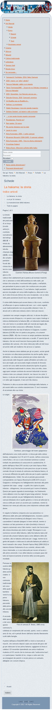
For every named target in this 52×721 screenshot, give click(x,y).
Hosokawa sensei (14, 44)
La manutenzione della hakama (18, 203)
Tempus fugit (10, 65)
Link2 (26, 702)
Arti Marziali (10, 24)
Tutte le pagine (12, 206)
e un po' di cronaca (14, 199)
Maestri (13, 34)
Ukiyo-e (8, 51)
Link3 (31, 702)
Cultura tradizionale (13, 58)
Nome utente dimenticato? (15, 165)
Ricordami (6, 158)
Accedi (8, 161)
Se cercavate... (11, 72)
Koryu (10, 30)
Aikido (10, 27)
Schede (13, 37)
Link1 (21, 702)
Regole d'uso (10, 69)
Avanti (9, 687)
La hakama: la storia (17, 187)
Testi (12, 41)
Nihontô (8, 55)
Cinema (8, 48)
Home (8, 20)
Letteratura (9, 62)
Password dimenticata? (14, 168)
